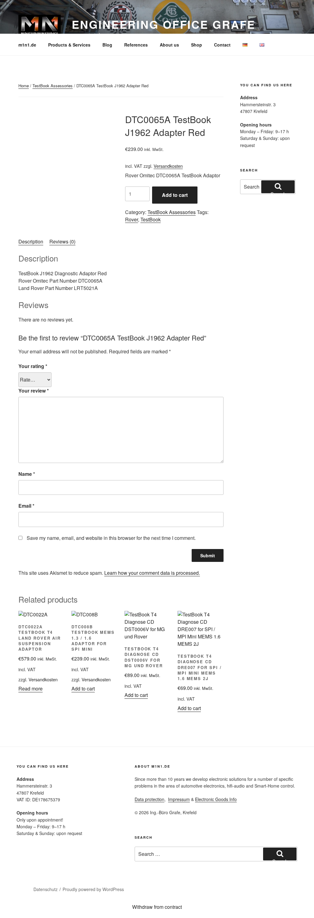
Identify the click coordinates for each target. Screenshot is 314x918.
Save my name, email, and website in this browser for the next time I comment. (111, 537)
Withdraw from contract (157, 906)
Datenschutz (45, 889)
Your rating (32, 366)
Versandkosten (168, 166)
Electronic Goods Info (216, 799)
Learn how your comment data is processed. (152, 572)
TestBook (150, 219)
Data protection (149, 799)
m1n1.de (27, 45)
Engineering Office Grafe (163, 24)
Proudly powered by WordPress (93, 889)
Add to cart (175, 194)
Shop (196, 45)
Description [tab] (30, 241)
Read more (30, 688)
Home (23, 85)
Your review (33, 390)
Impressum (179, 799)
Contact (222, 45)
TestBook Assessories (53, 85)
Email (26, 505)
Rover (131, 219)
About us (169, 45)
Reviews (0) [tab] (62, 241)
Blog (107, 45)
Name (26, 473)
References (136, 45)
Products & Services (69, 45)
